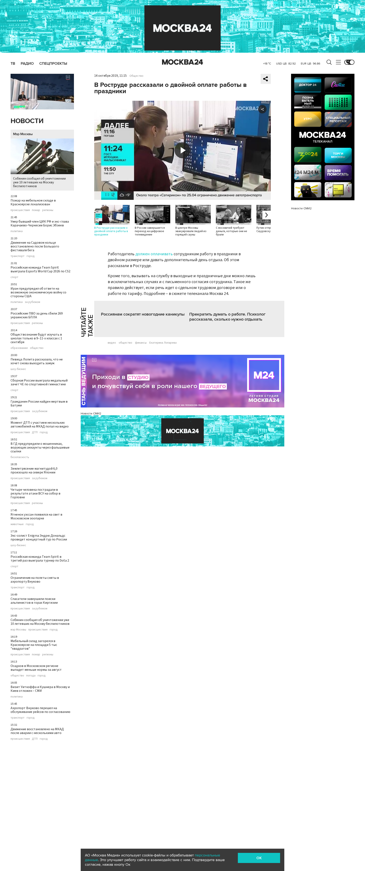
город (31, 256)
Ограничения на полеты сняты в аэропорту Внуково (35, 579)
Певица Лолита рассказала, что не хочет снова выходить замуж (37, 361)
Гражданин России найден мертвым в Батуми (39, 403)
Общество (136, 76)
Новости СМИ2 (91, 413)
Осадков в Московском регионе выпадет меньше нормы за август (36, 668)
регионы (47, 210)
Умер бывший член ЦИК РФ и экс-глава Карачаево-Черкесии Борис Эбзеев (40, 223)
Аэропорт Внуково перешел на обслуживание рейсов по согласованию (40, 710)
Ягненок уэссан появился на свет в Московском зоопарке (36, 516)
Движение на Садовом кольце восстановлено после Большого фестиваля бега (35, 246)
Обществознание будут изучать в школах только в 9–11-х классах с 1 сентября (36, 338)
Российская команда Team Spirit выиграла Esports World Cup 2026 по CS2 (40, 269)
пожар (36, 210)
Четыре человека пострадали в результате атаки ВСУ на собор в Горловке (35, 493)
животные (17, 524)
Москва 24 (182, 62)
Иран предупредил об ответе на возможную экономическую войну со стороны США (38, 292)
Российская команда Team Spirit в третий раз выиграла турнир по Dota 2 (40, 558)
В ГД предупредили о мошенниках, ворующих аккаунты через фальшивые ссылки (40, 447)
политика (17, 231)
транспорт (18, 256)
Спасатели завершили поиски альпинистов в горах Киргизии (34, 601)
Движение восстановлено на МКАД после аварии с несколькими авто (37, 731)
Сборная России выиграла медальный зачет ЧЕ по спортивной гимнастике (39, 382)
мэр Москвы (18, 629)
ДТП (35, 432)
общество (37, 348)
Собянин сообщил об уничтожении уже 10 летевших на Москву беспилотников (39, 182)
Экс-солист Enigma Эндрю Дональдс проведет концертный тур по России (39, 537)
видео (112, 342)
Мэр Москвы (23, 134)
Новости (27, 121)
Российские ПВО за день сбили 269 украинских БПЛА (37, 315)
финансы (141, 342)
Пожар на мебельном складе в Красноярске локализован (33, 202)
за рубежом (32, 302)
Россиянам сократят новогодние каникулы (143, 314)
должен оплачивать (154, 254)
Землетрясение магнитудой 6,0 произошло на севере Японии (34, 470)
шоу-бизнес (18, 369)
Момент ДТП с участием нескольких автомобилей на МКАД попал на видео (40, 424)
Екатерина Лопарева (163, 342)
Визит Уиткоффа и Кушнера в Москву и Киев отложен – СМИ (40, 689)
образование (19, 348)
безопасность (20, 457)
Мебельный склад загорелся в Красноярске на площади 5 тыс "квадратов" (34, 645)
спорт (14, 277)
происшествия (20, 210)
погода (30, 675)
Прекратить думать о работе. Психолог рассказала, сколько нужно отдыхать (227, 317)
